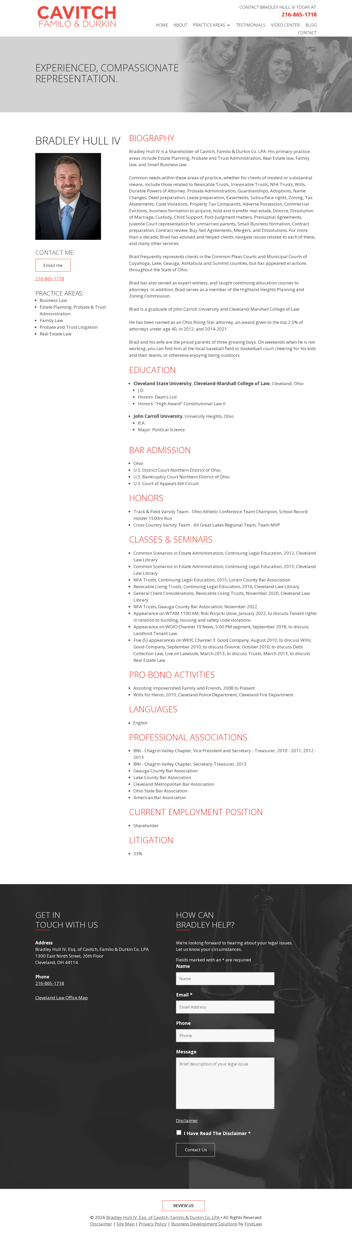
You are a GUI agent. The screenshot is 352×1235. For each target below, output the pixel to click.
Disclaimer (187, 1120)
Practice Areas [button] (209, 25)
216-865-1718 (299, 14)
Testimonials (250, 25)
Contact (307, 33)
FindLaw (253, 1224)
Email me (53, 265)
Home (162, 25)
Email (184, 995)
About (180, 25)
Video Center (285, 25)
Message (186, 1051)
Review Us (183, 1205)
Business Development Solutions (204, 1224)
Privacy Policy (153, 1224)
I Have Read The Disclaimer (217, 1133)
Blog (311, 25)
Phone (183, 1023)
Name (183, 966)
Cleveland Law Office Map (61, 998)
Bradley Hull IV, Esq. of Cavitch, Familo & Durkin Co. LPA (163, 1217)
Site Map (125, 1224)
